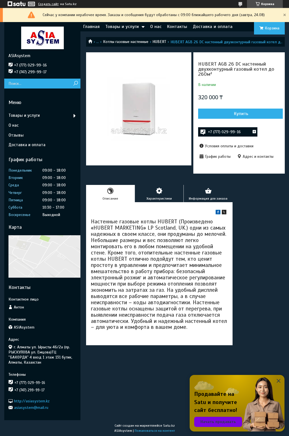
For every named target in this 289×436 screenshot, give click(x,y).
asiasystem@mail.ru (31, 407)
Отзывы (16, 135)
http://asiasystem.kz (32, 400)
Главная (91, 26)
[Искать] (75, 84)
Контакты (177, 26)
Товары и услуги (122, 26)
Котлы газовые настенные (125, 41)
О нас (155, 26)
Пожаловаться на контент (155, 431)
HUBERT (159, 41)
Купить (241, 113)
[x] (224, 213)
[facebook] (218, 213)
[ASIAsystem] (42, 37)
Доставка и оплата (213, 26)
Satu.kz (169, 426)
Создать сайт (48, 4)
